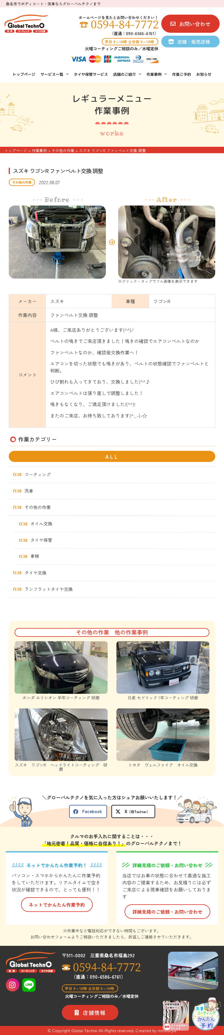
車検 (34, 556)
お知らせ (203, 74)
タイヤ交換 (35, 572)
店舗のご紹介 (124, 74)
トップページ (24, 74)
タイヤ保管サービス (91, 74)
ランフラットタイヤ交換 (48, 588)
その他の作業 (22, 182)
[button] (88, 811)
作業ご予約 (181, 74)
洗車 (28, 490)
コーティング (37, 474)
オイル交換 (41, 523)
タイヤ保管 (41, 539)
